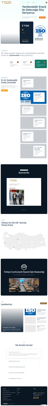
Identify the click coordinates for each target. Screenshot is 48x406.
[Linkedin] (34, 398)
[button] (22, 209)
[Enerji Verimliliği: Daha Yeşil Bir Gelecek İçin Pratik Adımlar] (30, 320)
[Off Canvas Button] (46, 2)
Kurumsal (33, 2)
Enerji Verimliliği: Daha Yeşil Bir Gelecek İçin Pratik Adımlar (42, 318)
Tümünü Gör (43, 303)
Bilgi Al (35, 100)
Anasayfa (23, 2)
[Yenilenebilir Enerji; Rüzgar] (12, 320)
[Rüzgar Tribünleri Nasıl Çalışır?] (30, 328)
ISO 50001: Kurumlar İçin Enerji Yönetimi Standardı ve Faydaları (41, 310)
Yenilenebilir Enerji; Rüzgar (9, 327)
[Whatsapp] (38, 398)
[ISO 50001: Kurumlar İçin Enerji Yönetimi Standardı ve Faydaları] (30, 312)
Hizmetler (28, 2)
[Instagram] (36, 398)
